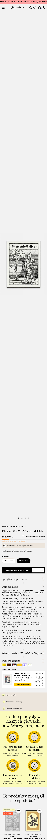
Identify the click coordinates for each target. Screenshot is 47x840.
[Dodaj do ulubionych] (33, 537)
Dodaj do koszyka (17, 570)
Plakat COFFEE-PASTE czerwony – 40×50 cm (24, 677)
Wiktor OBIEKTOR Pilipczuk (14, 526)
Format (5, 556)
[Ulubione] (34, 8)
